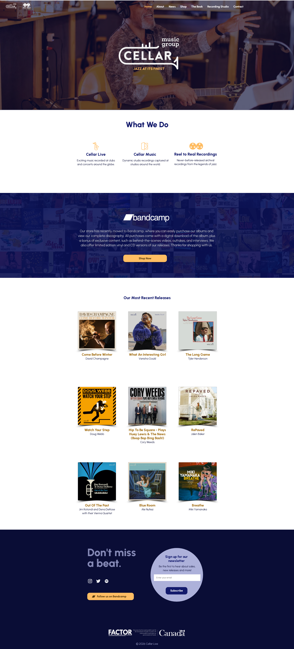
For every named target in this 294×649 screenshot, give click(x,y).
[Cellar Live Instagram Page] (90, 581)
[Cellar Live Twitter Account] (98, 581)
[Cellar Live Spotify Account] (106, 581)
